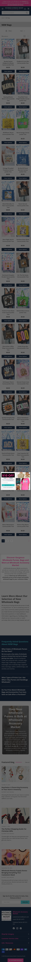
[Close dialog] (29, 473)
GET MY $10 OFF (8, 485)
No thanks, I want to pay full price (8, 487)
